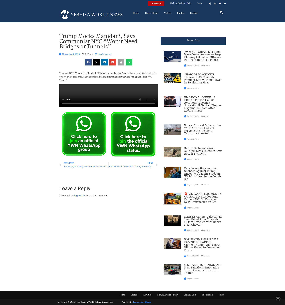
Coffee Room (151, 13)
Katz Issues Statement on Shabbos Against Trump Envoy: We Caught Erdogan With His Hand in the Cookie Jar (202, 173)
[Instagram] (215, 3)
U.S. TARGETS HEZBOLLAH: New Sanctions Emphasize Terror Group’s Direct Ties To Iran (202, 269)
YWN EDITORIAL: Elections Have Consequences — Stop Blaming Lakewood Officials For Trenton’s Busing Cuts (202, 56)
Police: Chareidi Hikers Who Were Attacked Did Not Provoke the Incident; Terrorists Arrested (202, 129)
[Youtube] (225, 3)
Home (136, 13)
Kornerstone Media (142, 302)
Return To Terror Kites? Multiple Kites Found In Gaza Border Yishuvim (203, 151)
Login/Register (190, 295)
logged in (79, 195)
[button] (221, 12)
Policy (221, 295)
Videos (167, 13)
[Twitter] (220, 3)
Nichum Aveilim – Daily (180, 3)
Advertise (147, 295)
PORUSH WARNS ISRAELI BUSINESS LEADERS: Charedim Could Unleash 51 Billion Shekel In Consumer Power (202, 245)
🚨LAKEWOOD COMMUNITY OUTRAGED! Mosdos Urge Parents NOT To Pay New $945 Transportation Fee (203, 198)
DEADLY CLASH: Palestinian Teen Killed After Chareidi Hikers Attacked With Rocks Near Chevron (203, 221)
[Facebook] (210, 3)
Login (199, 3)
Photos (180, 13)
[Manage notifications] (278, 298)
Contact (194, 13)
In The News (207, 295)
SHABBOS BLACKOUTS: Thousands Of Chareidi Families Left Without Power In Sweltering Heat (203, 78)
